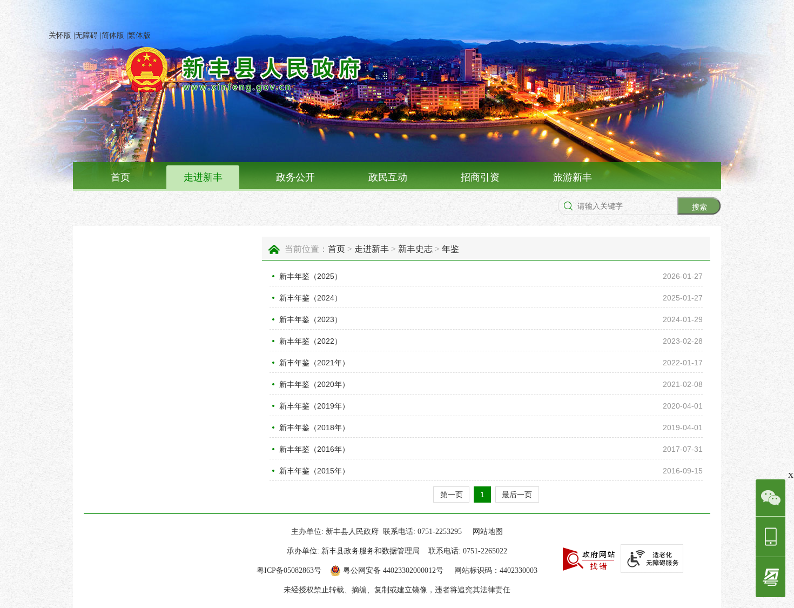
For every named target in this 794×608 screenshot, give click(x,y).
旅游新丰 (572, 177)
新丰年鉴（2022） (310, 341)
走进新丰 (203, 177)
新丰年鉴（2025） (310, 276)
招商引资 (480, 177)
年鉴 (450, 248)
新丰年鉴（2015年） (314, 470)
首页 (120, 177)
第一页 (451, 494)
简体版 (113, 35)
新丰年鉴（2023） (310, 319)
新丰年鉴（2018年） (314, 427)
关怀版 (60, 35)
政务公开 (295, 177)
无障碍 (86, 35)
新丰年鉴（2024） (310, 297)
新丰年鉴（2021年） (314, 362)
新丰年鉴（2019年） (314, 406)
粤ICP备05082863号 (289, 570)
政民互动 (387, 177)
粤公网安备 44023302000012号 (393, 570)
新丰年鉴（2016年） (314, 449)
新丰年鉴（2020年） (314, 384)
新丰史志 (415, 248)
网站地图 (488, 531)
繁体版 (139, 35)
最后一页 (517, 494)
